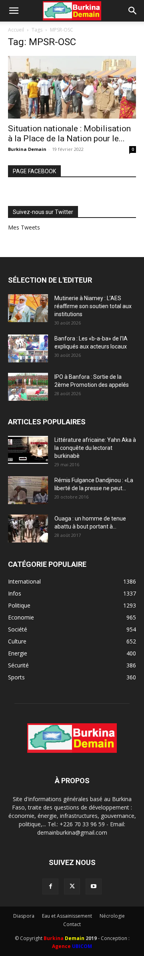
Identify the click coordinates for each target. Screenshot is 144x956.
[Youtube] (94, 887)
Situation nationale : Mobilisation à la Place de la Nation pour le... (69, 133)
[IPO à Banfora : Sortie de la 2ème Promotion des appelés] (28, 387)
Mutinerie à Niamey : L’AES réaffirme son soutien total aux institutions (93, 306)
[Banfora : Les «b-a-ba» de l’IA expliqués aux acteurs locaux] (28, 348)
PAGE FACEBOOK (34, 171)
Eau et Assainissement (67, 915)
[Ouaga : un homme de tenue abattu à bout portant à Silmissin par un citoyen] (28, 528)
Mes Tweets (24, 227)
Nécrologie (112, 915)
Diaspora (23, 915)
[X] (72, 887)
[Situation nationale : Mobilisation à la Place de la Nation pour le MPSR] (72, 87)
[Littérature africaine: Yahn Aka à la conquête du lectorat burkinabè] (28, 450)
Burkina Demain (27, 149)
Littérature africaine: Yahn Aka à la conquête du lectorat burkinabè (95, 448)
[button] (13, 11)
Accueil (16, 29)
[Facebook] (50, 887)
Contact (72, 924)
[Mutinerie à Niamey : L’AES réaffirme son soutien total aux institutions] (28, 308)
